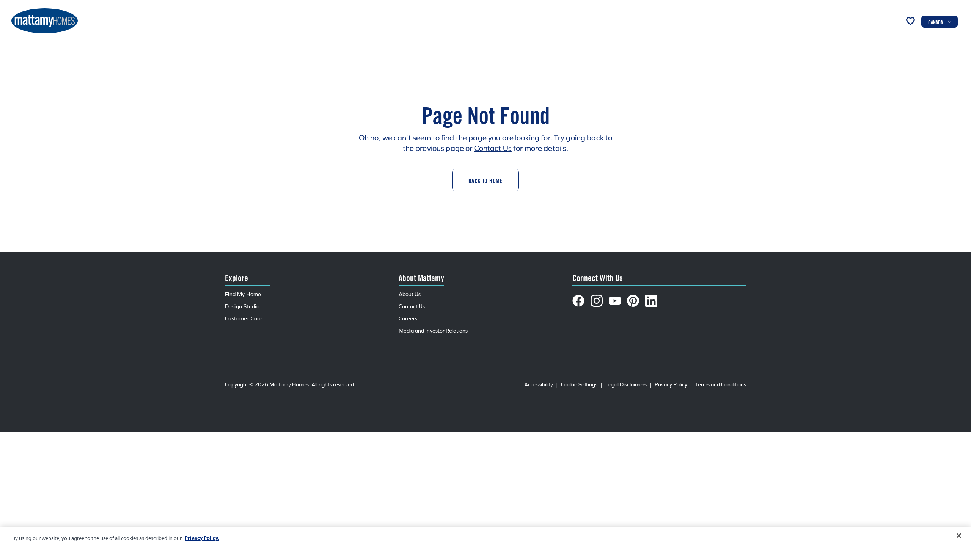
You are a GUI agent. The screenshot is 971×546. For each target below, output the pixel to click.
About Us (410, 294)
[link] (485, 180)
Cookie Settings (581, 384)
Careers (408, 318)
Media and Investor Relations (433, 331)
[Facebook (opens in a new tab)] (578, 301)
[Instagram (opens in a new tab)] (597, 301)
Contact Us (493, 148)
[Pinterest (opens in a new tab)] (633, 301)
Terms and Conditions (720, 384)
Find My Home (243, 294)
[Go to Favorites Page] (910, 21)
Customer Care (243, 318)
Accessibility (541, 384)
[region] (485, 536)
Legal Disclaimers (628, 384)
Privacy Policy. (202, 538)
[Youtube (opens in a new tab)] (615, 301)
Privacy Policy (673, 384)
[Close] (959, 535)
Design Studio (242, 306)
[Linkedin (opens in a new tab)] (651, 301)
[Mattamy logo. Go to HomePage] (44, 21)
